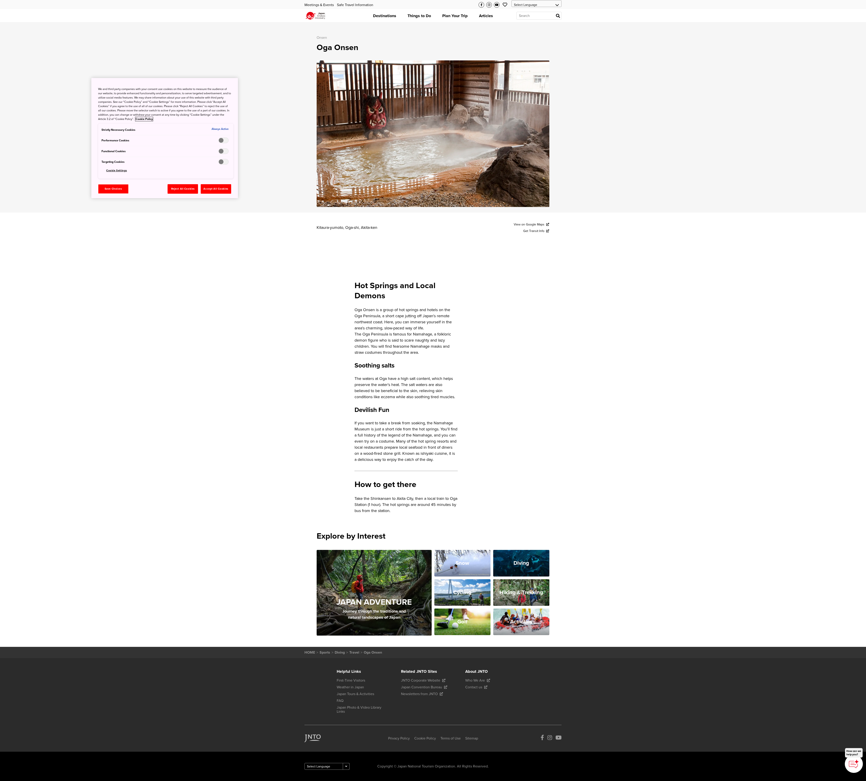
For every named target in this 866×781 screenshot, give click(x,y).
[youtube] (558, 738)
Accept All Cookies (215, 188)
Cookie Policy (144, 119)
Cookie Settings (116, 170)
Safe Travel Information (355, 5)
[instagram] (549, 738)
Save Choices (113, 188)
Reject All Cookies (183, 188)
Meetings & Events (319, 5)
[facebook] (542, 738)
